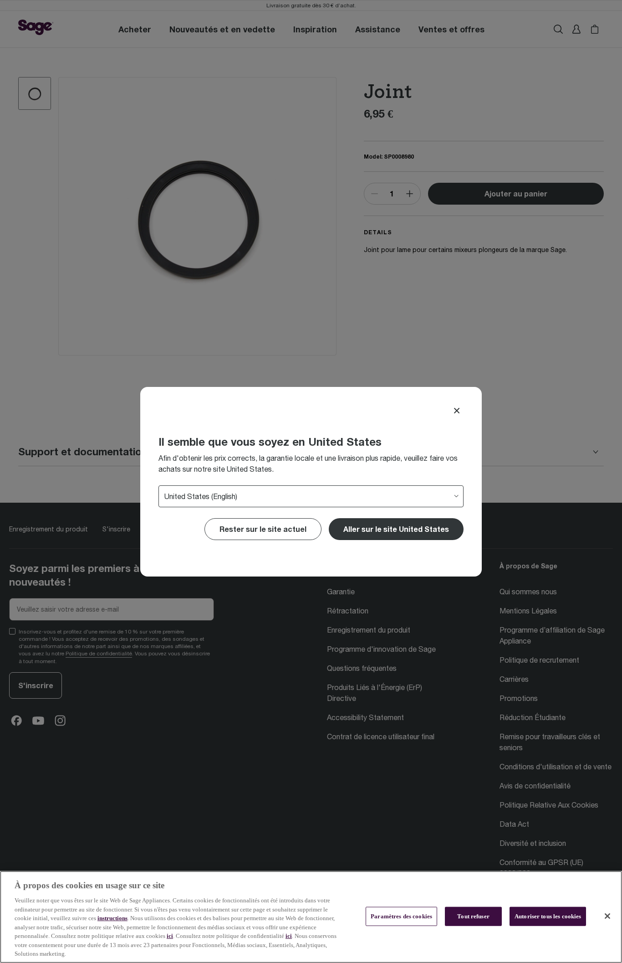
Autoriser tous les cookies (548, 916)
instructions (112, 918)
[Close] (457, 410)
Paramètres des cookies (401, 916)
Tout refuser (473, 916)
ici (170, 935)
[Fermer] (607, 916)
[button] (396, 529)
